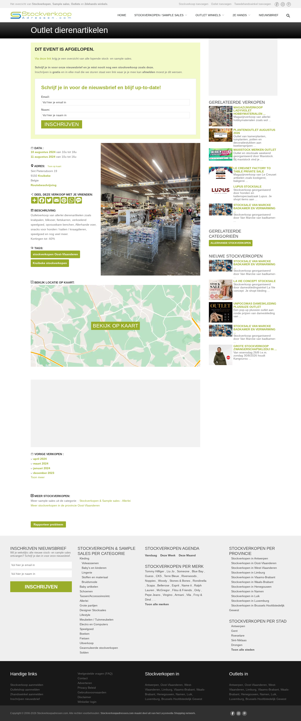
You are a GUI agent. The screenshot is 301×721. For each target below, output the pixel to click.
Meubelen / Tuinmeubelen (96, 619)
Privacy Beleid (87, 687)
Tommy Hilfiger (154, 571)
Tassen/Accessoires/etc (95, 596)
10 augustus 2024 (43, 152)
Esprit (175, 585)
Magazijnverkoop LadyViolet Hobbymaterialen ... (249, 110)
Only (197, 590)
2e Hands (240, 15)
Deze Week (167, 555)
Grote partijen (88, 605)
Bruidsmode (89, 582)
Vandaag (151, 555)
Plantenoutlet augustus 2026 (254, 131)
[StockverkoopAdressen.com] (41, 15)
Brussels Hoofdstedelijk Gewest (181, 699)
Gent (234, 630)
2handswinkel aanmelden (26, 694)
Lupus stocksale (247, 186)
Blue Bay (197, 571)
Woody (162, 580)
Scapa (151, 585)
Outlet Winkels (208, 15)
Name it (187, 585)
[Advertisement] (115, 413)
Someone (183, 571)
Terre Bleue (171, 576)
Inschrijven (41, 586)
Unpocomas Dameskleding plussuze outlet (254, 305)
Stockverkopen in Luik (245, 596)
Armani (179, 594)
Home (122, 15)
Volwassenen (90, 563)
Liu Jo (170, 571)
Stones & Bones (180, 580)
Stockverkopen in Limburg (248, 572)
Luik (189, 694)
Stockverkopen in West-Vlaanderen (254, 567)
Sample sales (60, 4)
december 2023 (43, 473)
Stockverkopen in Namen (247, 591)
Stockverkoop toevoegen (193, 4)
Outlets (75, 4)
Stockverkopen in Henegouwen (251, 586)
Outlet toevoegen (221, 4)
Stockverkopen (41, 4)
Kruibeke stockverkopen (50, 263)
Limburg (167, 689)
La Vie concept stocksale (254, 281)
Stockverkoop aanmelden (26, 684)
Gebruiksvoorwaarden (92, 692)
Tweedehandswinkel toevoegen (252, 4)
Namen (180, 694)
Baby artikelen (89, 586)
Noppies (150, 580)
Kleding (84, 558)
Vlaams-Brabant (184, 689)
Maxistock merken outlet (254, 149)
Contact (83, 678)
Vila (188, 594)
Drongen (236, 645)
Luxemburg (152, 699)
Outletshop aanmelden (25, 689)
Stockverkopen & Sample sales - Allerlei (105, 500)
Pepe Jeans (152, 594)
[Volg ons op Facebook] (277, 4)
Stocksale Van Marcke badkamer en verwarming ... (254, 208)
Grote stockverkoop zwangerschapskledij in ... (255, 347)
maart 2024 (40, 463)
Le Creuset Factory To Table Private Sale (252, 169)
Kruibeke (44, 175)
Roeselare (237, 635)
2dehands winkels (96, 4)
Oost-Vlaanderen (172, 684)
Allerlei (84, 600)
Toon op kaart (54, 166)
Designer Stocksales (93, 610)
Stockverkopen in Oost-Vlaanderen (253, 563)
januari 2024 (41, 468)
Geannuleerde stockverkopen (99, 647)
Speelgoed (87, 629)
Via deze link (43, 58)
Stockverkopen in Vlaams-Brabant (253, 577)
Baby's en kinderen (94, 567)
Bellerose (163, 585)
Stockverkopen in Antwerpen (249, 558)
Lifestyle (85, 614)
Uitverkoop (87, 643)
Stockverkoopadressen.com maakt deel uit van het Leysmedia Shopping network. (148, 713)
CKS (159, 576)
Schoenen (86, 591)
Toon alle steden (243, 649)
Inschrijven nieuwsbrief (25, 699)
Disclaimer (84, 697)
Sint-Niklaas (239, 640)
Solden (84, 652)
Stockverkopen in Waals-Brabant (252, 582)
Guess (149, 576)
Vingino (167, 594)
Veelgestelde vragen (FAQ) (95, 673)
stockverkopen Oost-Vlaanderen (55, 254)
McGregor (163, 590)
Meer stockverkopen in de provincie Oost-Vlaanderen (65, 505)
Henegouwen (165, 694)
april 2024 (40, 458)
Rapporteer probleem (48, 524)
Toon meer (38, 477)
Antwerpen (238, 626)
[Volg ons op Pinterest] (289, 4)
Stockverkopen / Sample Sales (158, 15)
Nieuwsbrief (268, 15)
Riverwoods (189, 576)
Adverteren (85, 683)
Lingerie (87, 572)
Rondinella (199, 580)
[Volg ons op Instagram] (283, 4)
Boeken (84, 633)
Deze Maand (187, 555)
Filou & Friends (182, 590)
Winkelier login (87, 701)
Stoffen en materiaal (95, 577)
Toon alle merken (157, 604)
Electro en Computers (94, 624)
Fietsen (84, 638)
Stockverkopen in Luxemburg (250, 600)
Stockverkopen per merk (174, 566)
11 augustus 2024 (43, 156)
